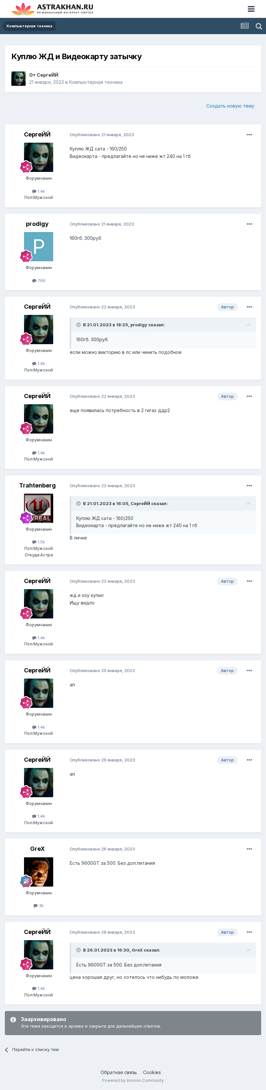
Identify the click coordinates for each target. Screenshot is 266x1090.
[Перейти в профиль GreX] (38, 872)
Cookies (152, 1072)
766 (40, 280)
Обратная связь (119, 1072)
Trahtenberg (37, 485)
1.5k (40, 541)
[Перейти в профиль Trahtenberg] (38, 508)
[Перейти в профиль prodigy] (38, 246)
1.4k (40, 191)
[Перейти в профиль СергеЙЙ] (18, 78)
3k (41, 905)
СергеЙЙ (47, 75)
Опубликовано (102, 134)
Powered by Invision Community (133, 1080)
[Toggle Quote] (79, 324)
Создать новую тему (230, 106)
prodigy (37, 223)
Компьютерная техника (96, 82)
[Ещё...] (249, 135)
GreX (37, 848)
